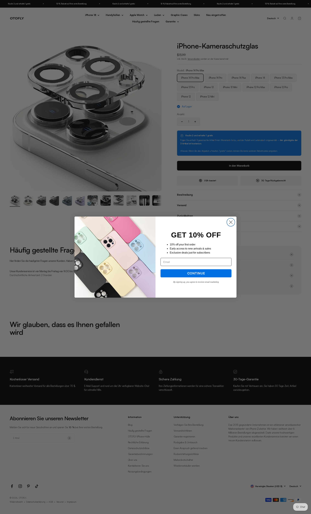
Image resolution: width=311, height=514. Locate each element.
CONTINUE (196, 273)
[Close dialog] (231, 222)
